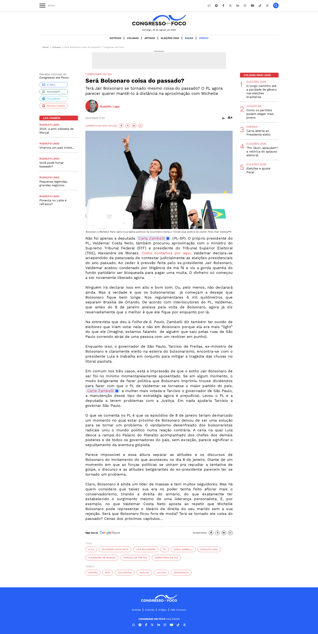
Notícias (115, 38)
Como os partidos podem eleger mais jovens (260, 113)
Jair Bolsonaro (146, 549)
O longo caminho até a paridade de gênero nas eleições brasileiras (261, 91)
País (107, 572)
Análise (144, 572)
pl (164, 549)
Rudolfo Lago (209, 549)
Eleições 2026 (170, 38)
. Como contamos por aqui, (165, 253)
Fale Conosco (178, 609)
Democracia (181, 572)
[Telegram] (216, 5)
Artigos (149, 38)
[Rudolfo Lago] (91, 106)
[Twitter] (230, 5)
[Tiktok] (260, 5)
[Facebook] (223, 5)
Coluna (161, 572)
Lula (91, 549)
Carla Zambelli (151, 238)
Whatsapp (53, 91)
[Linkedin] (237, 5)
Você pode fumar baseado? (51, 164)
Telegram (53, 98)
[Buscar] (276, 5)
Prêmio (204, 38)
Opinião (93, 572)
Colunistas (125, 572)
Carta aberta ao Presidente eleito (258, 132)
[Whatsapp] (209, 5)
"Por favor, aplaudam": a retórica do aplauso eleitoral (262, 151)
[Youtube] (252, 5)
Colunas (133, 38)
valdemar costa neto (115, 549)
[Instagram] (245, 5)
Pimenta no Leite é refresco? (52, 202)
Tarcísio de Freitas (135, 557)
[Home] (159, 20)
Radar (189, 38)
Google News (56, 105)
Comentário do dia (166, 557)
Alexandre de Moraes (102, 557)
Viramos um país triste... (56, 147)
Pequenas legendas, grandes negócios (53, 183)
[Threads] (267, 5)
